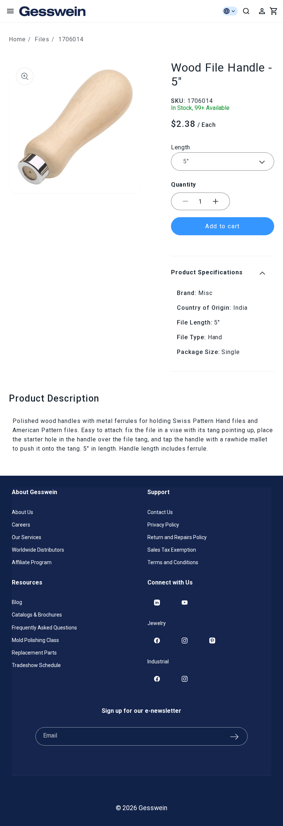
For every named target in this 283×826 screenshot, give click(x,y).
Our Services (26, 537)
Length (180, 147)
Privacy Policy (163, 525)
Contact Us (160, 512)
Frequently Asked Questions (44, 628)
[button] (10, 11)
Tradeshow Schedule (36, 665)
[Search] (246, 11)
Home (17, 39)
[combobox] (246, 11)
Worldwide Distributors (38, 550)
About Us (22, 512)
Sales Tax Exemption (171, 550)
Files (42, 39)
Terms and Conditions (172, 562)
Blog (17, 602)
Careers (21, 525)
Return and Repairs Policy (177, 537)
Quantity (183, 184)
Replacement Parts (34, 653)
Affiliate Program (32, 562)
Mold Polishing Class (35, 640)
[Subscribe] (234, 736)
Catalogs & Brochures (37, 615)
